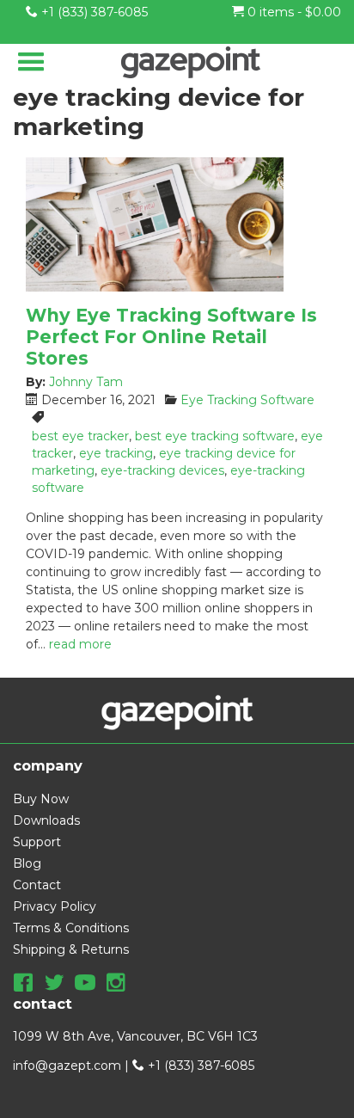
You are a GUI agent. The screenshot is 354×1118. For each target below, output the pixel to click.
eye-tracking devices (162, 470)
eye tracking (116, 453)
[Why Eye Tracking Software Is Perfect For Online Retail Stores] (177, 224)
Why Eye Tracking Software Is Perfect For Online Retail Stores (171, 336)
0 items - (292, 12)
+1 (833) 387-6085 (93, 12)
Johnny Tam (86, 382)
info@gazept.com (67, 1065)
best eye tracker (80, 436)
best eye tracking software (215, 436)
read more (80, 644)
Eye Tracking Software (247, 400)
